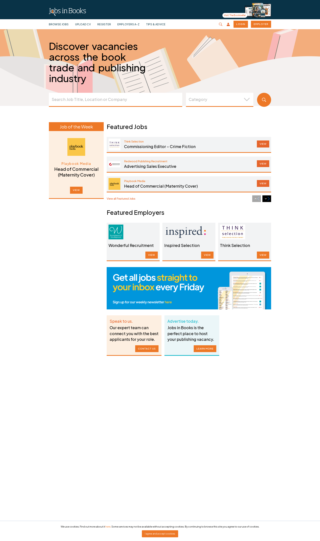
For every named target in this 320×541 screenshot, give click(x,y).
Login (240, 24)
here (108, 526)
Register (104, 24)
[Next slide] (266, 198)
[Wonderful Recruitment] (116, 232)
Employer (261, 24)
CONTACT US (147, 348)
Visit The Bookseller (235, 15)
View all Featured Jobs (121, 198)
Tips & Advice (156, 24)
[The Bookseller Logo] (67, 12)
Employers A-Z (128, 24)
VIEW (76, 190)
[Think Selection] (232, 232)
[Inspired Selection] (185, 232)
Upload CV (83, 24)
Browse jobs (59, 24)
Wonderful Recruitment (131, 245)
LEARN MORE (205, 348)
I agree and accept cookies (160, 533)
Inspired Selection (182, 245)
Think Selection (235, 245)
